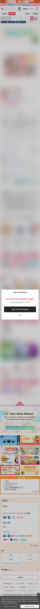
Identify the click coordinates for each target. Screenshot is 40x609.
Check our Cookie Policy (10, 606)
